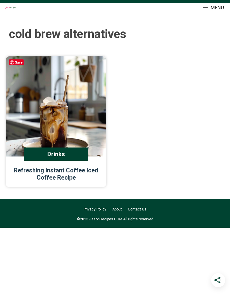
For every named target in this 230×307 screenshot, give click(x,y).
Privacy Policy (95, 209)
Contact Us (137, 209)
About (117, 209)
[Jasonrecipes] (10, 7)
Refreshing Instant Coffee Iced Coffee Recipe (56, 174)
